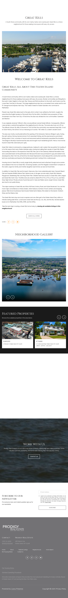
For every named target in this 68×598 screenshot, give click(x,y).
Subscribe (52, 507)
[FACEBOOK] (27, 557)
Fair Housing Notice (7, 551)
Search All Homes (34, 216)
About (12, 549)
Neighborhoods (37, 549)
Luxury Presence (17, 589)
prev (8, 297)
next (12, 297)
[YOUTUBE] (40, 557)
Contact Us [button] (34, 456)
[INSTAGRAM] (36, 557)
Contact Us (20, 551)
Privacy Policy (48, 502)
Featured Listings (23, 549)
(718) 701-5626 (6, 541)
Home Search (49, 549)
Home (3, 549)
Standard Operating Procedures (11, 572)
